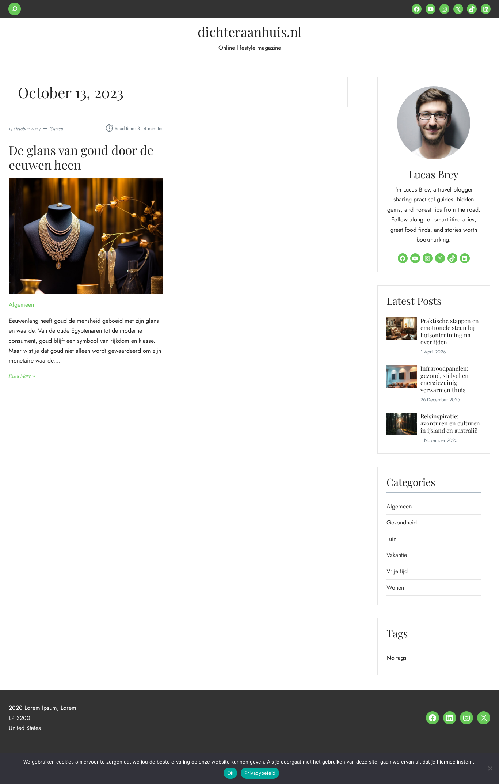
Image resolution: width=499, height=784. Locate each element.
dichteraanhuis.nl (249, 31)
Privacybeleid (259, 773)
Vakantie (396, 555)
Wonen (395, 587)
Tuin (391, 539)
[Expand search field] (14, 9)
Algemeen (21, 304)
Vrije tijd (397, 571)
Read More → (22, 376)
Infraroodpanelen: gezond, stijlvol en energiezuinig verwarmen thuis (444, 379)
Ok (230, 773)
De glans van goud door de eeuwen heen (81, 157)
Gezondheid (401, 522)
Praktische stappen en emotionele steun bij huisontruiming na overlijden (449, 331)
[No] (490, 768)
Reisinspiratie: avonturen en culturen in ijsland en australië (450, 423)
